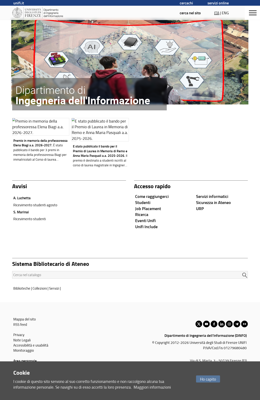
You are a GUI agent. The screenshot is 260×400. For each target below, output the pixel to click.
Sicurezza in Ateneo (213, 202)
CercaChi (186, 3)
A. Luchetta (22, 197)
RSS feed (20, 324)
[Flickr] (244, 324)
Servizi (54, 288)
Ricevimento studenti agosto (35, 204)
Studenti (142, 202)
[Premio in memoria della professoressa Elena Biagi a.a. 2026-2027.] (40, 140)
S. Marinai (21, 211)
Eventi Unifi (145, 220)
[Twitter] (198, 324)
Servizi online (218, 3)
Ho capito (208, 379)
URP (200, 208)
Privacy (18, 334)
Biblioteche (21, 288)
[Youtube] (206, 324)
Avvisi (19, 186)
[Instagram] (229, 324)
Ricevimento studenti (29, 218)
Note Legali (22, 340)
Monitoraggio (23, 350)
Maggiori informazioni (152, 387)
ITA (216, 12)
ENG (225, 12)
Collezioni (40, 288)
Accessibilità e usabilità (30, 345)
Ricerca (141, 214)
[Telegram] (237, 324)
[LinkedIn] (221, 324)
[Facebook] (214, 324)
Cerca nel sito (190, 12)
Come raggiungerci (152, 196)
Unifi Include (146, 226)
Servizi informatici (212, 196)
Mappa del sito (24, 319)
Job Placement (148, 208)
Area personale (25, 360)
